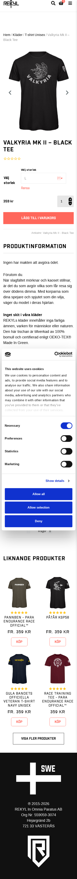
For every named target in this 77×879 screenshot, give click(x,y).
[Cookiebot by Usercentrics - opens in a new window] (54, 354)
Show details (55, 480)
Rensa (25, 188)
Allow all (38, 494)
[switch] (66, 438)
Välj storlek (9, 180)
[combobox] (43, 178)
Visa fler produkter (38, 738)
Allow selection (38, 507)
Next (69, 92)
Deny (38, 521)
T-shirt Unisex (35, 35)
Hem (6, 35)
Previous (10, 92)
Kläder (17, 35)
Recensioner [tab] (16, 531)
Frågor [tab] (42, 531)
